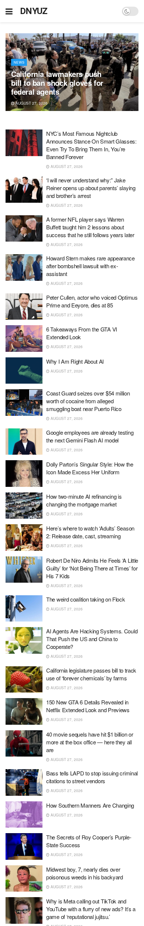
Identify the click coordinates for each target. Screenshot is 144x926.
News (19, 62)
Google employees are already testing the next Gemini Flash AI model (89, 436)
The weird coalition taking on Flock (85, 599)
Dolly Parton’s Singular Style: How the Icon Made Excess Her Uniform (89, 468)
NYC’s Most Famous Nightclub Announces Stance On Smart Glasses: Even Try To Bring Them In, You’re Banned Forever (91, 145)
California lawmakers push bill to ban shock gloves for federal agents (57, 82)
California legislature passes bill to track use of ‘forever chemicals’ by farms (91, 674)
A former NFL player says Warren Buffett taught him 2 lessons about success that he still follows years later (90, 227)
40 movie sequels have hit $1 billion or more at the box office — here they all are (89, 742)
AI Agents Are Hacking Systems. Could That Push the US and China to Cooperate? (91, 638)
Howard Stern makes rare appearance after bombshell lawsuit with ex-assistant (90, 265)
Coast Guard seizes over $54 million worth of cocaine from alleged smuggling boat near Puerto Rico (88, 401)
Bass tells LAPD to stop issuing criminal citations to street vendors (92, 777)
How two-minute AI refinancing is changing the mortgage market (83, 500)
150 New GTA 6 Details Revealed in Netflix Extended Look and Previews (88, 706)
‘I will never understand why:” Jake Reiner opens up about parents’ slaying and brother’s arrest (91, 187)
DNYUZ (34, 11)
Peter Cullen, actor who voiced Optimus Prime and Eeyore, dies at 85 (92, 301)
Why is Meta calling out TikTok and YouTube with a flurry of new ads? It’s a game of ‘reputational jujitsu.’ (91, 908)
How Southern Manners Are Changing (90, 805)
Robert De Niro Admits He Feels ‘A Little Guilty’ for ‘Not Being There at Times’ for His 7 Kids (92, 568)
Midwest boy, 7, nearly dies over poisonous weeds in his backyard (84, 873)
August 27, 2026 (31, 103)
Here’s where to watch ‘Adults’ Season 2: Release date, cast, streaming (90, 532)
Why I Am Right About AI (75, 361)
